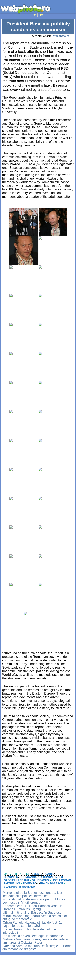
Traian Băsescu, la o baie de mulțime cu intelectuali (31, 931)
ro (41, 14)
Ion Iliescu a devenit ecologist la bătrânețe (33, 936)
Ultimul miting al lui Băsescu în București (32, 912)
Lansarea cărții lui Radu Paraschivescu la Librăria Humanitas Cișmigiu (32, 907)
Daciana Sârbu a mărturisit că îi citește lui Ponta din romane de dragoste (37, 947)
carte (49, 873)
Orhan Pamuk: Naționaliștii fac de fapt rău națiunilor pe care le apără (32, 924)
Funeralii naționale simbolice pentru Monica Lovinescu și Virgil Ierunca (34, 901)
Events (37, 873)
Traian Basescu (51, 883)
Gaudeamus (40, 880)
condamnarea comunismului (42, 877)
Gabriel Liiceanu (16, 880)
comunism (11, 877)
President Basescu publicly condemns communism (38, 26)
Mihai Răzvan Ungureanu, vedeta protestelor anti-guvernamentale (34, 917)
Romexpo (29, 883)
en (34, 14)
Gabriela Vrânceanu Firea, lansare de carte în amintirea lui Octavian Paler (35, 941)
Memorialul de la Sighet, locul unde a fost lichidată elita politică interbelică (32, 894)
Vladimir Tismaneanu (19, 886)
